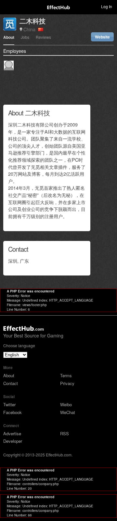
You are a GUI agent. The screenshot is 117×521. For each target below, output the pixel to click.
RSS (64, 433)
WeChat (67, 412)
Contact (10, 383)
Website (102, 37)
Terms (66, 375)
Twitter (9, 404)
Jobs (25, 37)
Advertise (12, 433)
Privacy (67, 383)
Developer (12, 441)
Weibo (66, 404)
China (30, 29)
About (8, 37)
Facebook (12, 412)
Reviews (43, 37)
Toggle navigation (8, 6)
